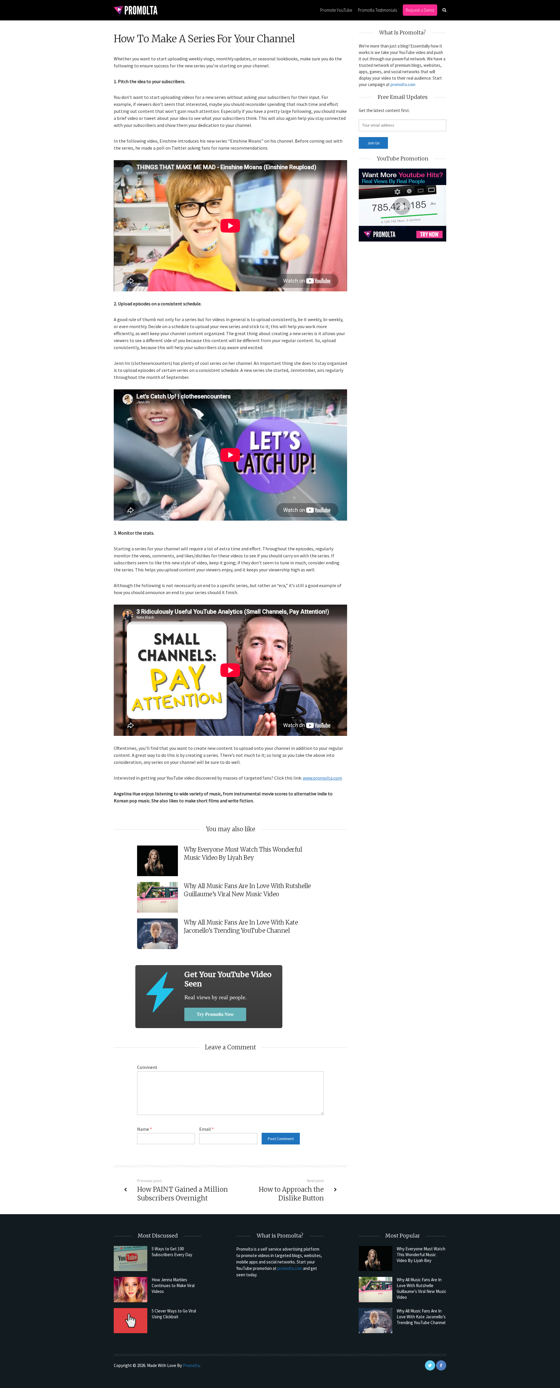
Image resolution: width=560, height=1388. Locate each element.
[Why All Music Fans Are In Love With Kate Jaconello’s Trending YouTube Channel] (375, 1320)
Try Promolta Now (215, 1014)
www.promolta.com (322, 778)
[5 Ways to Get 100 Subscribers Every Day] (130, 1258)
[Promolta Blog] (136, 10)
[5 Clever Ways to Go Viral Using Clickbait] (130, 1320)
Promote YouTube (336, 10)
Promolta (191, 1365)
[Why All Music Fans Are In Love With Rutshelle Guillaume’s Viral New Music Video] (375, 1289)
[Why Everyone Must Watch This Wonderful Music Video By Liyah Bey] (375, 1258)
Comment (147, 1067)
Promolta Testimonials (377, 10)
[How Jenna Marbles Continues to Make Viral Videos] (130, 1289)
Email (206, 1129)
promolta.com (403, 84)
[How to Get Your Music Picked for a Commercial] (159, 992)
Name (144, 1129)
